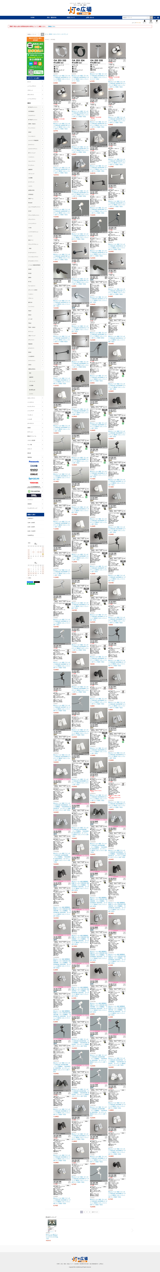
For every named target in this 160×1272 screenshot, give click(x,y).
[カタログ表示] (158, 17)
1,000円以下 (30, 518)
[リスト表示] (154, 17)
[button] (47, 1230)
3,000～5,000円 (31, 526)
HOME (32, 17)
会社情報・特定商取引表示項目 (82, 1263)
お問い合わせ (90, 17)
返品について (70, 1263)
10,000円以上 (31, 535)
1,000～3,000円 (31, 522)
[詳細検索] (148, 18)
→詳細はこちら (51, 26)
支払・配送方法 (51, 17)
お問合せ (101, 1263)
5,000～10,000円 (31, 531)
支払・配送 (63, 1263)
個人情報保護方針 (94, 1263)
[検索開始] (151, 17)
